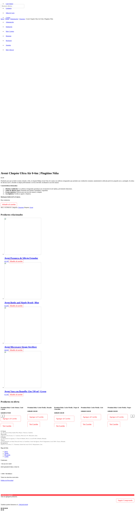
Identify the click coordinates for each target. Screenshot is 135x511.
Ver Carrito (7, 426)
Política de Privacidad (7, 480)
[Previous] (2, 416)
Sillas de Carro (10, 13)
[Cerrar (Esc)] (1, 508)
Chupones (21, 207)
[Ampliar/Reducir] (7, 508)
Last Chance (9, 4)
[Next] (132, 416)
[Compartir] (3, 508)
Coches (8, 17)
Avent (31, 207)
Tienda (6, 453)
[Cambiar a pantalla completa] (5, 508)
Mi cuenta (7, 455)
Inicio (6, 451)
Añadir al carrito (9, 204)
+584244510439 (23, 504)
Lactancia (8, 8)
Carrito (6, 456)
